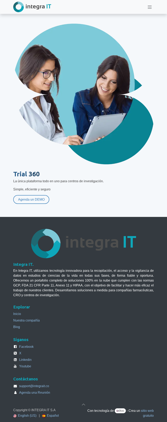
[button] (83, 404)
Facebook (26, 346)
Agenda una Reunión (34, 392)
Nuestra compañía (26, 320)
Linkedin (25, 359)
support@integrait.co (34, 386)
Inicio (17, 314)
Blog (16, 327)
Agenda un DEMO (31, 199)
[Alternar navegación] (150, 7)
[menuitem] (24, 416)
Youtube (25, 366)
